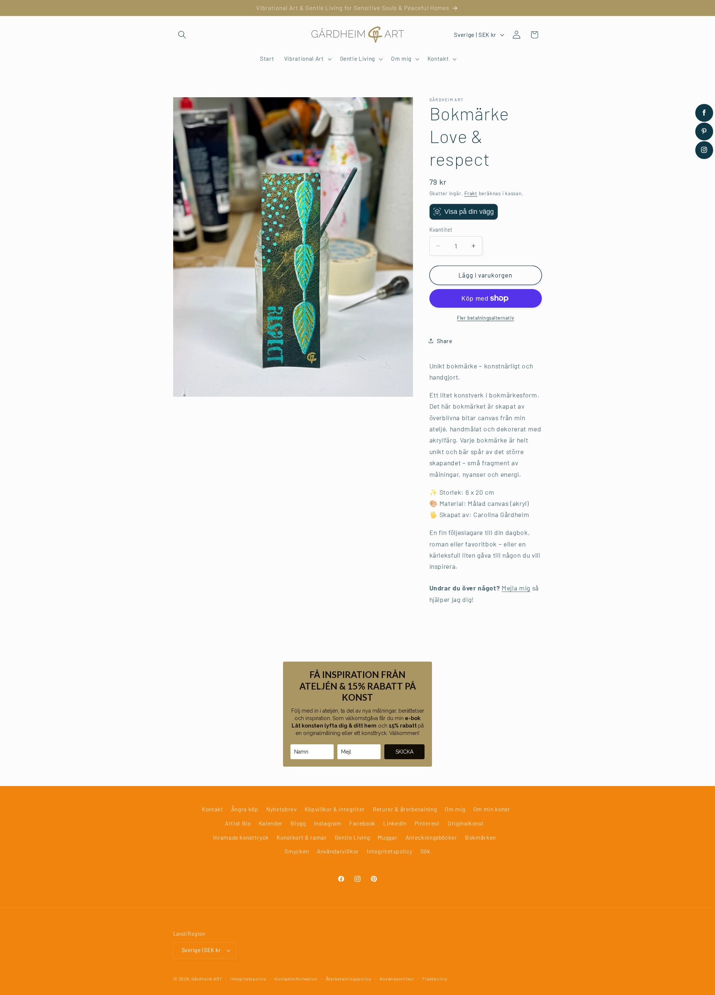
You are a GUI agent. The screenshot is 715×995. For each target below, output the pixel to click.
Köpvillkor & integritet (335, 809)
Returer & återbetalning (405, 809)
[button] (182, 35)
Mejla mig (516, 588)
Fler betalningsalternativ (485, 318)
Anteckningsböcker (431, 837)
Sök (425, 851)
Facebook (362, 823)
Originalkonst (466, 823)
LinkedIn (394, 823)
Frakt (470, 193)
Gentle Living (352, 837)
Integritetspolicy (389, 851)
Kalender (271, 823)
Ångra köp (244, 809)
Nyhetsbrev (281, 809)
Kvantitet (440, 229)
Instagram (327, 823)
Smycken (297, 851)
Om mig (455, 809)
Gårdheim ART (206, 978)
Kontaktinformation (296, 978)
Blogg (298, 823)
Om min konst (491, 809)
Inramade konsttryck (241, 837)
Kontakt (212, 809)
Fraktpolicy (434, 978)
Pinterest (427, 823)
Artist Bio (238, 823)
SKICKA (404, 752)
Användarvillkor (338, 851)
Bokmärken (480, 837)
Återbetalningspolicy (349, 978)
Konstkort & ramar (302, 837)
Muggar (387, 837)
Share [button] (444, 341)
